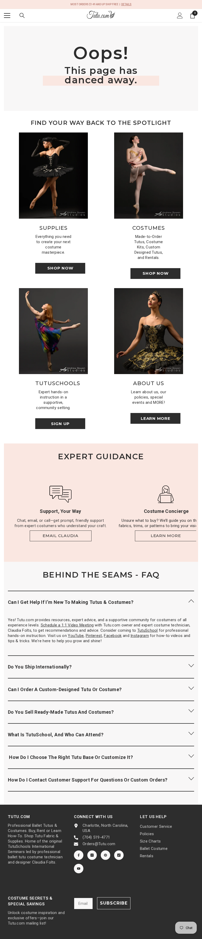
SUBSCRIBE (114, 903)
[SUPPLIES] (53, 175)
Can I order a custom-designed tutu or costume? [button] (65, 689)
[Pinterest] (105, 855)
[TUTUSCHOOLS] (53, 331)
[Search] (22, 15)
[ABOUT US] (148, 331)
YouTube (76, 635)
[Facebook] (78, 855)
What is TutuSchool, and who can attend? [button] (55, 734)
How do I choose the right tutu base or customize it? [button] (70, 757)
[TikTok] (119, 855)
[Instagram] (92, 855)
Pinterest (94, 635)
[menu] (7, 15)
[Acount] (180, 15)
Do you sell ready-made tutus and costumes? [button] (61, 712)
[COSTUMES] (148, 175)
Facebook (113, 635)
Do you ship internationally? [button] (40, 667)
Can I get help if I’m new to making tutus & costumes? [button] (70, 602)
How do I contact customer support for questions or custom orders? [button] (87, 780)
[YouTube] (78, 868)
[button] (101, 602)
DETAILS (126, 4)
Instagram (139, 635)
